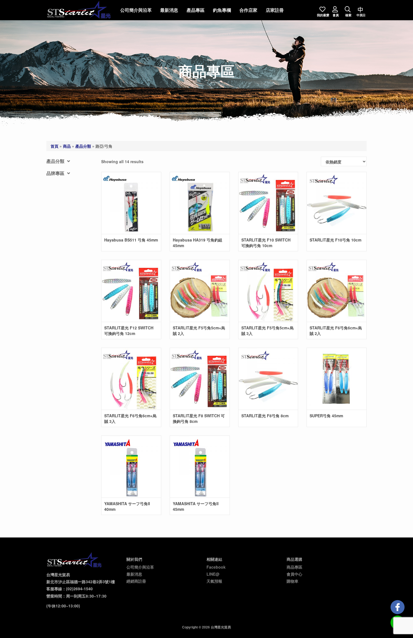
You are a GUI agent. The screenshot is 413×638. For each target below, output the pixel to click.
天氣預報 (214, 581)
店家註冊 (275, 10)
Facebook (216, 567)
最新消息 (169, 10)
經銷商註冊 (136, 581)
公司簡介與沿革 (136, 10)
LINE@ (212, 574)
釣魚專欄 (222, 10)
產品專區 (196, 10)
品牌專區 (55, 173)
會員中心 (294, 574)
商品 (67, 146)
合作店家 (248, 10)
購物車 (292, 581)
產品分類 (83, 146)
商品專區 (294, 567)
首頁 (54, 146)
